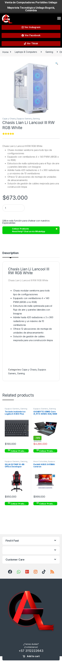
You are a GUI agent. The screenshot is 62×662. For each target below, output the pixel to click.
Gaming (49, 52)
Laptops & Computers (26, 52)
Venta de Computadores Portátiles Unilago (31, 2)
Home (5, 52)
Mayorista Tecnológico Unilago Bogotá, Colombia (31, 9)
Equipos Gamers (24, 118)
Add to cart (33, 656)
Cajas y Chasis (9, 118)
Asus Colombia (40, 461)
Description (10, 253)
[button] (59, 18)
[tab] (10, 254)
